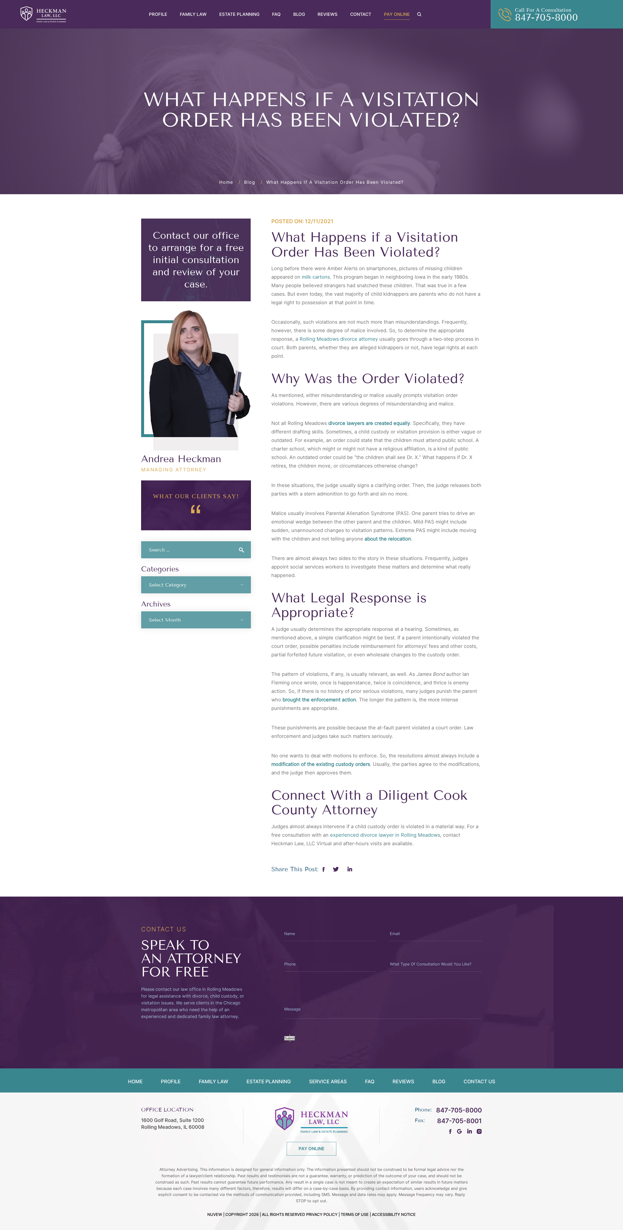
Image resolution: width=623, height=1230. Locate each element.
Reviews (328, 14)
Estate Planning (239, 14)
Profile (158, 14)
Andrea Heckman (181, 459)
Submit (290, 1038)
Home (135, 1081)
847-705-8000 (546, 17)
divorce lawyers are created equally (369, 423)
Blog (299, 14)
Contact (360, 14)
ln (469, 1131)
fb (450, 1131)
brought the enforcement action (319, 700)
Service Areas (328, 1081)
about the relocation (388, 539)
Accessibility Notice (394, 1214)
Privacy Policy (322, 1214)
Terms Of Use (355, 1214)
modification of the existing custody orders (320, 764)
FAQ (276, 14)
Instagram (479, 1131)
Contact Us (479, 1081)
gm (459, 1131)
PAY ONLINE (311, 1148)
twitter (336, 869)
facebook (323, 869)
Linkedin (349, 869)
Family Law (193, 14)
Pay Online (397, 14)
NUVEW (214, 1214)
